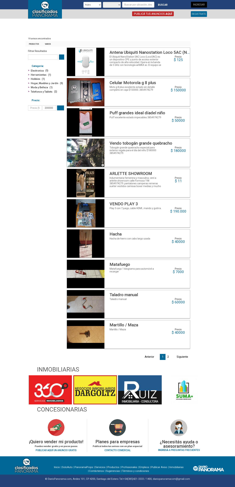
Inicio (57, 467)
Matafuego (120, 264)
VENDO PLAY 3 (124, 204)
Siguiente (182, 356)
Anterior (149, 356)
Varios (48, 44)
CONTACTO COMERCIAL (117, 450)
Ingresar (199, 4)
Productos (34, 44)
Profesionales (129, 467)
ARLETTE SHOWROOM (131, 173)
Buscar (163, 4)
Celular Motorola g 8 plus (133, 82)
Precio (35, 100)
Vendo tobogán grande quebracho (141, 143)
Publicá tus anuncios (153, 14)
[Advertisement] (108, 28)
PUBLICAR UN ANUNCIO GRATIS (56, 450)
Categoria (37, 66)
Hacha (116, 234)
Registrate (199, 14)
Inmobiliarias (176, 467)
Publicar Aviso (159, 467)
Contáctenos (96, 471)
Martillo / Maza (124, 325)
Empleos (144, 467)
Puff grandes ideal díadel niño (137, 113)
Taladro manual (124, 294)
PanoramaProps (84, 467)
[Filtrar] (60, 108)
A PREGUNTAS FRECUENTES (179, 450)
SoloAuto (67, 467)
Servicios (100, 467)
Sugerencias (113, 471)
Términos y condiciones (135, 471)
